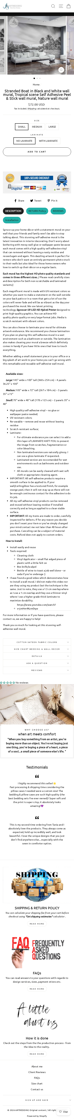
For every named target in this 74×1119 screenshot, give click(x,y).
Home (36, 84)
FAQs (37, 1077)
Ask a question (37, 663)
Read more (37, 923)
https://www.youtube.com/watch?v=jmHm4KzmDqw (36, 606)
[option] (37, 45)
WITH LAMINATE (48, 140)
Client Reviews (37, 1072)
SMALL (21, 126)
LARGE (52, 126)
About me (37, 1066)
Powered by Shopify (37, 1116)
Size (37, 120)
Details (37, 656)
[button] (7, 682)
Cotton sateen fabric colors (37, 642)
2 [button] (37, 79)
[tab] (13, 211)
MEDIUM (37, 126)
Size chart (37, 1083)
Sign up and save (37, 1100)
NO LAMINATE (24, 140)
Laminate (37, 134)
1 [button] (34, 78)
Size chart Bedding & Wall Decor (37, 649)
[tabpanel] (37, 428)
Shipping (32, 108)
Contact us (37, 1089)
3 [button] (40, 79)
